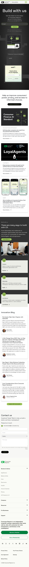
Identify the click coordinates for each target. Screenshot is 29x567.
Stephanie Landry (10, 354)
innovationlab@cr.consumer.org (11, 425)
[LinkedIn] (19, 543)
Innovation (15, 2)
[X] (12, 543)
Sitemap (15, 554)
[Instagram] (6, 543)
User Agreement (4, 554)
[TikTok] (23, 543)
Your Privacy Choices (18, 550)
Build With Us (6, 239)
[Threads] (9, 543)
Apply (3, 287)
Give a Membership (15, 537)
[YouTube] (26, 543)
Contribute (5, 304)
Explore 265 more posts (14, 404)
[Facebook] (2, 543)
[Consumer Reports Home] (6, 462)
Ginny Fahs (9, 329)
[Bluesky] (16, 543)
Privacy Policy (19, 31)
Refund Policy (4, 558)
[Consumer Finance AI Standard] (13, 45)
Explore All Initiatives (14, 104)
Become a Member (14, 532)
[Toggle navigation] (26, 2)
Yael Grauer (9, 375)
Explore (4, 270)
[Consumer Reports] (5, 2)
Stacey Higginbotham (11, 396)
